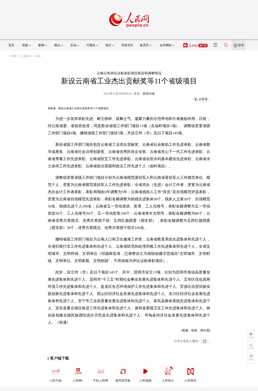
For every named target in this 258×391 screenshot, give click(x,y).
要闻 (38, 56)
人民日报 (55, 380)
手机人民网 (100, 380)
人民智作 (190, 380)
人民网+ (78, 380)
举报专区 (127, 45)
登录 (241, 45)
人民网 (13, 56)
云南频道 (26, 56)
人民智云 (168, 380)
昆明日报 (149, 93)
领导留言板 (123, 380)
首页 (11, 45)
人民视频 (145, 380)
